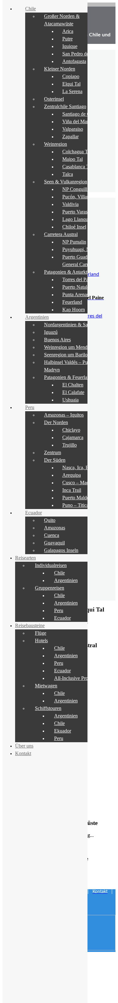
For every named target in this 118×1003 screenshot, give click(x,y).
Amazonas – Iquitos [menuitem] (64, 414)
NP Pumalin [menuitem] (74, 241)
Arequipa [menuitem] (71, 475)
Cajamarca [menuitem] (72, 437)
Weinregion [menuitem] (55, 144)
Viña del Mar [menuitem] (75, 121)
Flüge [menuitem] (40, 633)
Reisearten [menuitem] (25, 557)
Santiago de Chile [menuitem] (80, 114)
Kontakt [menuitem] (23, 753)
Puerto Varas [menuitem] (74, 211)
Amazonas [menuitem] (54, 527)
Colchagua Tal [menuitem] (76, 151)
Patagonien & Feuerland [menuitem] (68, 377)
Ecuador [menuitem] (33, 512)
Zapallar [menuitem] (70, 136)
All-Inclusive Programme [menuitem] (79, 678)
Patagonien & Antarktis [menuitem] (67, 272)
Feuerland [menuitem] (72, 302)
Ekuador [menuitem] (62, 730)
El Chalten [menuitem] (72, 384)
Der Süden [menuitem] (54, 460)
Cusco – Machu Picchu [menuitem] (85, 482)
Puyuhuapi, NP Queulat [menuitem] (86, 249)
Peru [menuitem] (29, 407)
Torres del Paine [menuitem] (78, 279)
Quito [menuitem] (49, 520)
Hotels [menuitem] (41, 640)
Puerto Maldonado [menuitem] (80, 497)
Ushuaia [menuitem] (70, 399)
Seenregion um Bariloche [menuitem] (69, 354)
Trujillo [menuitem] (69, 445)
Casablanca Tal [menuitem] (77, 166)
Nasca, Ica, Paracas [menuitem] (81, 467)
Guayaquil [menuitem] (54, 542)
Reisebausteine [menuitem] (30, 625)
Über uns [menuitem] (24, 745)
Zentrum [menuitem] (52, 452)
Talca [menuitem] (67, 174)
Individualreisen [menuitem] (51, 565)
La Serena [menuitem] (72, 91)
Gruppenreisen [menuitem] (49, 588)
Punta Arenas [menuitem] (75, 294)
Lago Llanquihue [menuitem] (79, 219)
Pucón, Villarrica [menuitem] (79, 196)
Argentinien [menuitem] (37, 317)
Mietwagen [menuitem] (46, 685)
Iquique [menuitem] (69, 46)
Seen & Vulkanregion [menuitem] (65, 181)
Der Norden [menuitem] (56, 422)
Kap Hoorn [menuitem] (73, 309)
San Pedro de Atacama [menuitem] (84, 53)
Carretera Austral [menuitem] (61, 234)
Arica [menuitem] (67, 31)
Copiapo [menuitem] (70, 76)
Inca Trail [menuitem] (71, 490)
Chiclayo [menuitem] (71, 430)
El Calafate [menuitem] (73, 392)
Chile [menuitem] (30, 8)
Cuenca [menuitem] (51, 535)
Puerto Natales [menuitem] (76, 287)
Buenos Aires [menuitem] (57, 339)
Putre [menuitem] (67, 38)
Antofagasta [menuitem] (74, 61)
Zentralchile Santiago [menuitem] (65, 106)
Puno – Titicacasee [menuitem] (80, 505)
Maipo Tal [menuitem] (72, 159)
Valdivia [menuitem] (70, 204)
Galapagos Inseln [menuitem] (61, 550)
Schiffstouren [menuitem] (48, 708)
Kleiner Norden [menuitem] (59, 68)
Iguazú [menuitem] (51, 332)
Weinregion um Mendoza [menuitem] (69, 347)
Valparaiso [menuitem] (72, 129)
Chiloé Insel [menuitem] (74, 226)
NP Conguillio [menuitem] (76, 189)
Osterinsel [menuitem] (54, 99)
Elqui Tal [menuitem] (71, 84)
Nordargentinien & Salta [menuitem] (68, 324)
